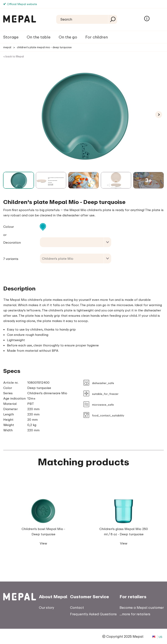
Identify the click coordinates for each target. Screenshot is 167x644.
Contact (77, 607)
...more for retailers (135, 614)
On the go (68, 37)
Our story (46, 607)
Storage (11, 37)
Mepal (7, 47)
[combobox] (75, 242)
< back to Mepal (13, 56)
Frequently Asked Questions (93, 614)
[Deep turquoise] (43, 226)
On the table (39, 37)
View (43, 543)
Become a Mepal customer (142, 607)
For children (96, 37)
